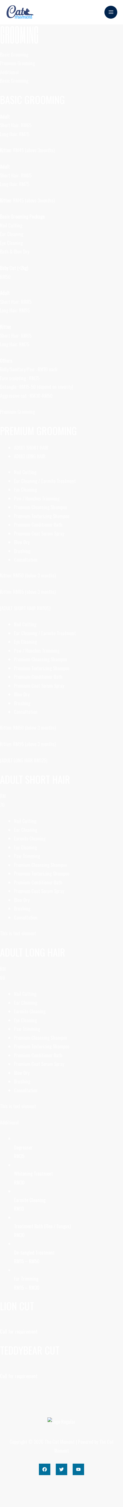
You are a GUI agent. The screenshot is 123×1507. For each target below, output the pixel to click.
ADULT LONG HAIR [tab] (29, 456)
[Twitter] (61, 1469)
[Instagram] (78, 1469)
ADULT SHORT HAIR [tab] (31, 447)
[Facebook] (44, 1469)
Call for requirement (18, 1331)
